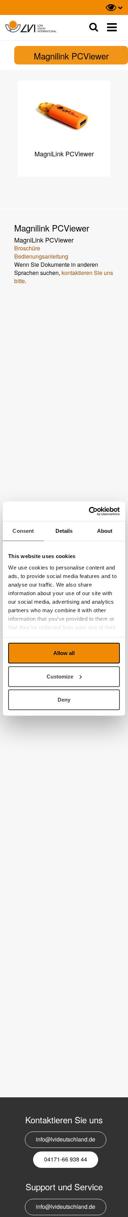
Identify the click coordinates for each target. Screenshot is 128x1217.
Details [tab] (64, 531)
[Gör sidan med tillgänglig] (114, 7)
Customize (60, 676)
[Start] (31, 27)
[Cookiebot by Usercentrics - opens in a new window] (90, 511)
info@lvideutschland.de (65, 1139)
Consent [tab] (23, 531)
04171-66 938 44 (65, 1159)
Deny (64, 700)
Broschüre (27, 248)
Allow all (64, 653)
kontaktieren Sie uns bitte (63, 277)
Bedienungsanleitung (41, 256)
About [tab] (105, 531)
